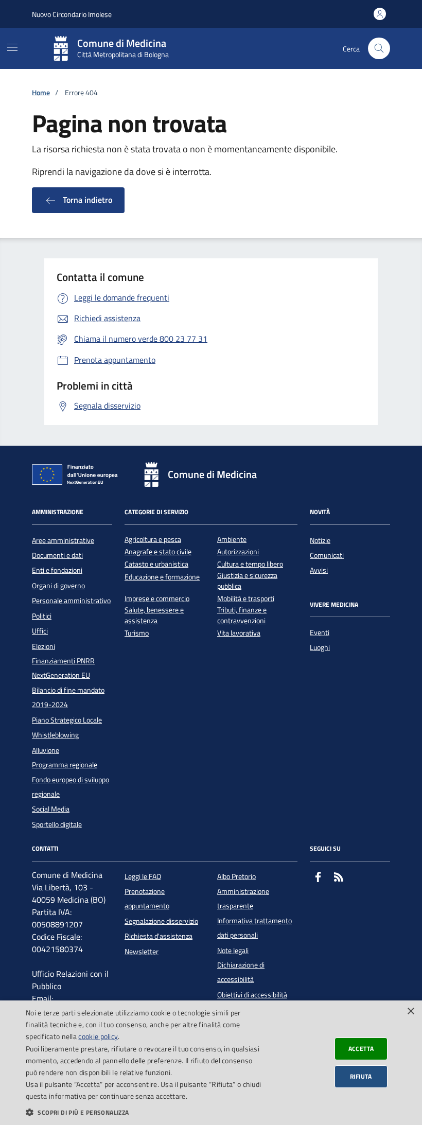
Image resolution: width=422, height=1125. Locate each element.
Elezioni (43, 646)
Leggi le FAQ (143, 876)
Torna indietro (86, 200)
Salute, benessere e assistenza (154, 615)
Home (41, 92)
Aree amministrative (63, 540)
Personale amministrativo (71, 600)
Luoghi (320, 647)
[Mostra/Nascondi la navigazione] (12, 47)
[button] (144, 1112)
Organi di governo (58, 585)
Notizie (320, 540)
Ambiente (232, 539)
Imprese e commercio (157, 598)
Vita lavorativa (238, 633)
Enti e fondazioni (57, 570)
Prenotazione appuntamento (147, 898)
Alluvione (45, 750)
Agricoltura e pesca (153, 539)
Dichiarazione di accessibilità (241, 972)
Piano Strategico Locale (67, 720)
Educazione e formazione (162, 577)
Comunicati (327, 555)
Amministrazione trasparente (243, 898)
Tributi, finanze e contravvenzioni (242, 615)
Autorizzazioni (238, 552)
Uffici (40, 631)
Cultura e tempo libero (250, 564)
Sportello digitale (57, 824)
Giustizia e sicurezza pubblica (247, 581)
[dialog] (211, 1062)
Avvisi (319, 570)
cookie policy (98, 1036)
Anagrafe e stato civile (158, 552)
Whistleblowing (55, 735)
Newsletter (142, 951)
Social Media (50, 809)
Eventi (319, 632)
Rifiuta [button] (361, 1076)
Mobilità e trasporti (245, 598)
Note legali (233, 950)
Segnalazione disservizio (161, 921)
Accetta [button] (361, 1048)
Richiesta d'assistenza (158, 936)
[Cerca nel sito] (379, 49)
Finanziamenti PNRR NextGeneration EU (63, 668)
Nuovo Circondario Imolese (72, 14)
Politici (41, 616)
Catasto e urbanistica (156, 564)
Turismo (137, 633)
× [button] (410, 1011)
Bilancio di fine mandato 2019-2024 (68, 697)
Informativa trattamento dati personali (254, 928)
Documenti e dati (57, 555)
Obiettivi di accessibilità (252, 994)
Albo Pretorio (236, 876)
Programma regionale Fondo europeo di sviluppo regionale (70, 779)
